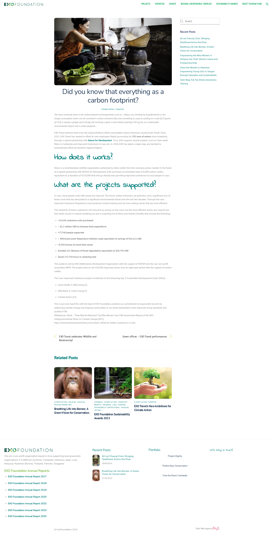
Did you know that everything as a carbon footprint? (113, 96)
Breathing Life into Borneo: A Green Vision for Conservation (71, 411)
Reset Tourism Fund (252, 3)
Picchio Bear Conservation (174, 465)
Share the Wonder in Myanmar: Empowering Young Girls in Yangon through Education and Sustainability (198, 71)
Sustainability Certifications (106, 407)
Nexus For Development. (100, 140)
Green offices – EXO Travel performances (145, 336)
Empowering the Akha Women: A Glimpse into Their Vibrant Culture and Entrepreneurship (199, 59)
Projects (145, 3)
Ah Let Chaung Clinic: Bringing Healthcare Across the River (117, 458)
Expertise (160, 3)
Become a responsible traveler (196, 3)
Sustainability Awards (227, 3)
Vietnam (97, 410)
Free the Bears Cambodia (175, 475)
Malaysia (72, 402)
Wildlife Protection (63, 405)
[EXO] (23, 4)
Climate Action (107, 109)
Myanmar (122, 405)
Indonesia (107, 405)
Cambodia (98, 402)
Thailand (125, 407)
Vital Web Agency (204, 528)
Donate (172, 3)
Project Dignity (175, 456)
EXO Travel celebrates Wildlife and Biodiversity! (77, 338)
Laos (114, 405)
